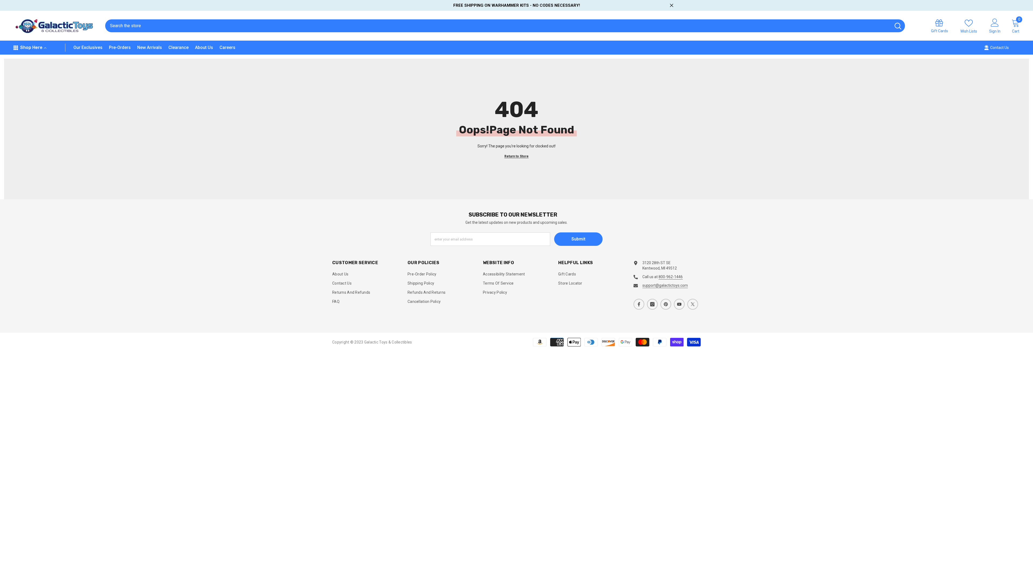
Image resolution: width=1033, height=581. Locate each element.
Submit (578, 239)
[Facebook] (639, 304)
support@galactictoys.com (665, 285)
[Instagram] (652, 304)
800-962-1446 (671, 277)
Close (671, 5)
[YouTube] (679, 304)
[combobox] (498, 25)
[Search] (505, 25)
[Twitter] (692, 304)
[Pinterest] (665, 304)
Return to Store (516, 156)
